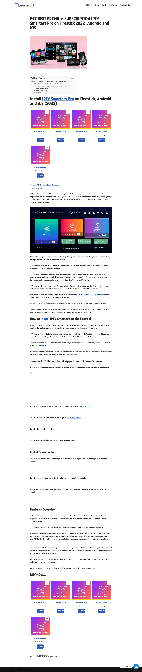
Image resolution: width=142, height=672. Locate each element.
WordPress (30, 669)
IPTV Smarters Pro (58, 98)
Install (45, 319)
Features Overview (41, 90)
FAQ (104, 5)
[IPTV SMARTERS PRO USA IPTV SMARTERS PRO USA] (23, 5)
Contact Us (125, 5)
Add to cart (40, 139)
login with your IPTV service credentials (90, 295)
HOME (89, 5)
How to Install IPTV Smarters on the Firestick (48, 84)
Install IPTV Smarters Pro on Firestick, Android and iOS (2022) (53, 81)
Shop (97, 5)
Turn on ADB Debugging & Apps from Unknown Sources (53, 86)
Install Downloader (43, 88)
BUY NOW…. (39, 92)
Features (113, 5)
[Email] (136, 666)
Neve (13, 669)
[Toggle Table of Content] (71, 78)
